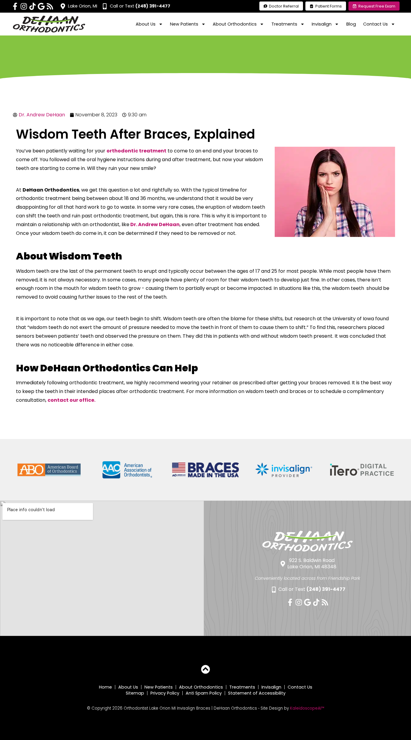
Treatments (242, 687)
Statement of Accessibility (257, 693)
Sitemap (135, 693)
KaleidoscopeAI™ (307, 708)
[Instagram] (23, 6)
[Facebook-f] (15, 6)
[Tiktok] (32, 6)
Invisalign (271, 687)
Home (105, 687)
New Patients (158, 687)
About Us (128, 687)
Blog (351, 24)
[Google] (41, 6)
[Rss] (50, 6)
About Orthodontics (201, 687)
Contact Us (300, 687)
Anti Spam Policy (204, 693)
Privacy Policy (164, 693)
